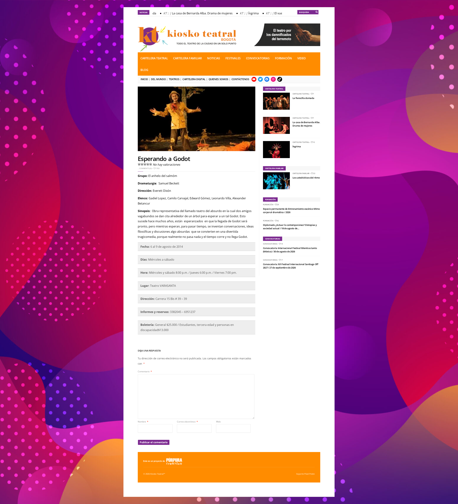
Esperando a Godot (164, 158)
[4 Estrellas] (147, 164)
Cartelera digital (193, 79)
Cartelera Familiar (187, 58)
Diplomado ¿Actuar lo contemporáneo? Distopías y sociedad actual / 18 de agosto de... (290, 226)
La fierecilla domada (303, 98)
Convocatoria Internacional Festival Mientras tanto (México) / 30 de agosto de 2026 (290, 249)
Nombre (143, 421)
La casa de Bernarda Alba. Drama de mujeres (194, 13)
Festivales (233, 58)
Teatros (174, 79)
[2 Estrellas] (142, 164)
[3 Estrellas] (144, 164)
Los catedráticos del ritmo (306, 177)
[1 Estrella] (139, 164)
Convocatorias (258, 58)
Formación (283, 58)
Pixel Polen (309, 474)
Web (218, 421)
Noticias (213, 58)
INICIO (144, 79)
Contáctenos (240, 79)
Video (301, 58)
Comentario (145, 371)
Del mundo (158, 79)
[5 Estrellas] (150, 164)
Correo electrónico (187, 421)
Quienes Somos (218, 79)
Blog (144, 70)
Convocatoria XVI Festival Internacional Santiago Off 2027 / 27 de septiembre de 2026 (290, 266)
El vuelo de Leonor (279, 13)
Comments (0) (145, 168)
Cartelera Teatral (154, 58)
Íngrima (245, 13)
